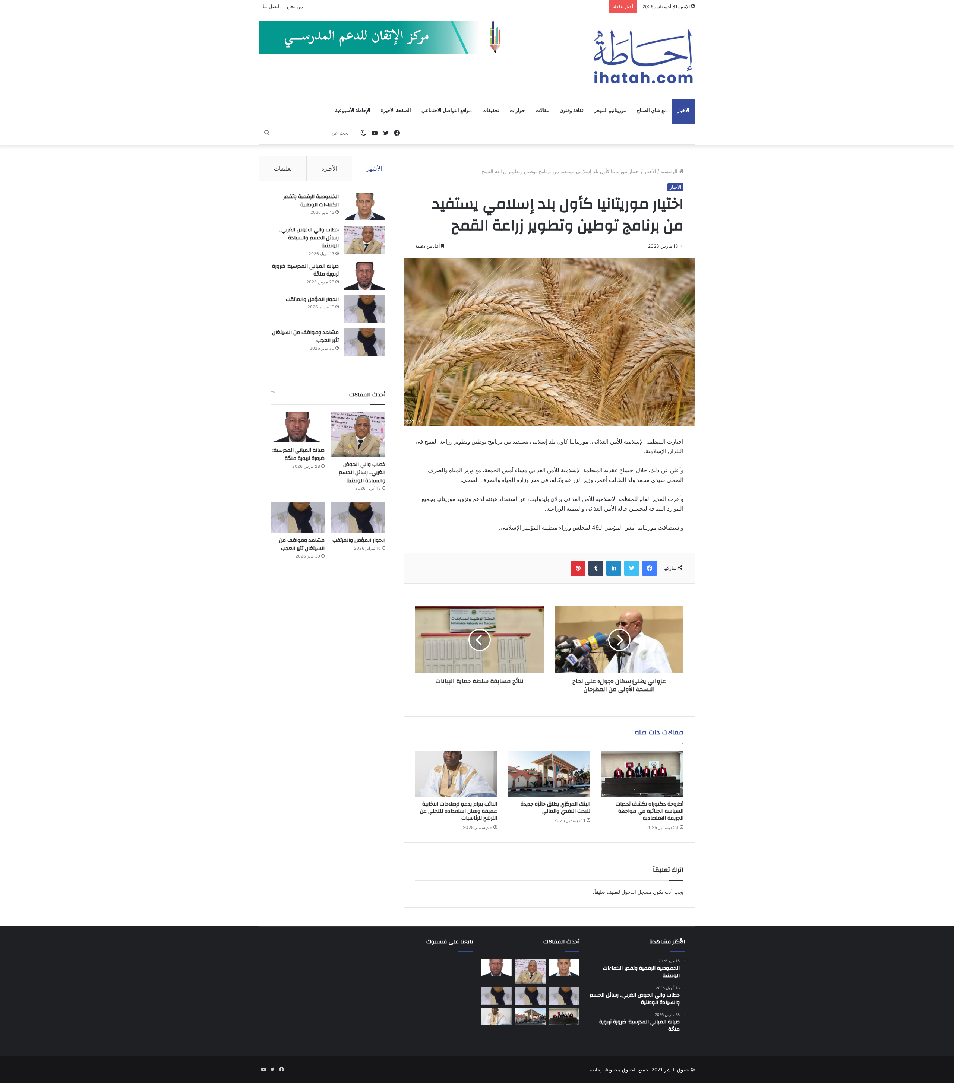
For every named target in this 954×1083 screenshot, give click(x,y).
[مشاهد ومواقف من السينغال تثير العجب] (364, 342)
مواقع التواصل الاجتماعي (446, 110)
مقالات (542, 110)
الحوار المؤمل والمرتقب (312, 299)
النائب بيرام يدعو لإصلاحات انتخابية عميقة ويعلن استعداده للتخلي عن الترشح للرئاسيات (458, 811)
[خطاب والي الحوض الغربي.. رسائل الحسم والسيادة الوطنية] (364, 240)
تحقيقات (490, 110)
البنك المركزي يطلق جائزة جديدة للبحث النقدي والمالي (555, 807)
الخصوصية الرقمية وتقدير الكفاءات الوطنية (311, 201)
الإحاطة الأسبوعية (352, 110)
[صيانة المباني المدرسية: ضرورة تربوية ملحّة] (364, 276)
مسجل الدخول (636, 892)
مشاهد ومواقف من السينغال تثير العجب (305, 337)
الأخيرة (329, 168)
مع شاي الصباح (652, 110)
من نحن (295, 6)
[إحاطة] (643, 56)
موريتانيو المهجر (610, 110)
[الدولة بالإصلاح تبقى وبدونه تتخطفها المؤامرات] (496, 996)
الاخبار (683, 110)
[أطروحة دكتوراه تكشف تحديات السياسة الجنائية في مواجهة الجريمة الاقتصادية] (642, 774)
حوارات (517, 110)
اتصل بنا (271, 6)
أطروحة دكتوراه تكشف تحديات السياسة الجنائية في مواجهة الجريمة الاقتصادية (649, 811)
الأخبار (650, 171)
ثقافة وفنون (572, 110)
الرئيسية (669, 171)
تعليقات (283, 168)
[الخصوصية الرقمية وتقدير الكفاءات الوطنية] (364, 206)
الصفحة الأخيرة (396, 110)
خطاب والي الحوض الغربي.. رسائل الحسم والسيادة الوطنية (309, 238)
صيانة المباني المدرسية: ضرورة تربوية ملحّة (305, 270)
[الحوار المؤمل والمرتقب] (364, 309)
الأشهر (374, 168)
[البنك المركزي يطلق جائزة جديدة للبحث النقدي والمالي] (549, 774)
